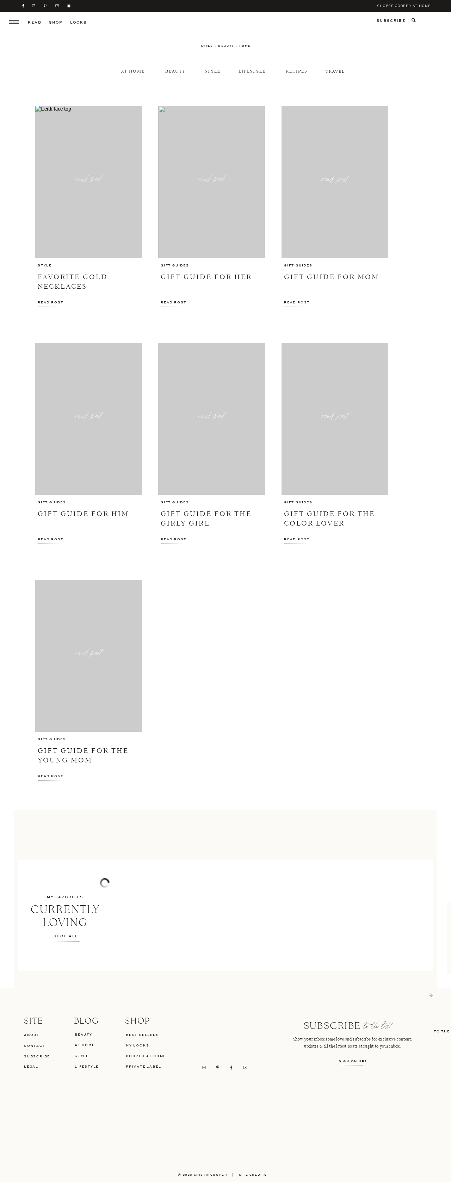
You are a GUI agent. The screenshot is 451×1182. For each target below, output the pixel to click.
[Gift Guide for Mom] (335, 182)
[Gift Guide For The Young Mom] (88, 656)
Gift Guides (175, 266)
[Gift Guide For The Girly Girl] (211, 419)
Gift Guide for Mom (331, 277)
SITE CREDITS (255, 1175)
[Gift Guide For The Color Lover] (335, 419)
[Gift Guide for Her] (211, 182)
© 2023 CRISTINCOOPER (202, 1175)
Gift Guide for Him (83, 514)
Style (45, 266)
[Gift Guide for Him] (88, 419)
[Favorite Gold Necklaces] (88, 182)
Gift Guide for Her (206, 277)
